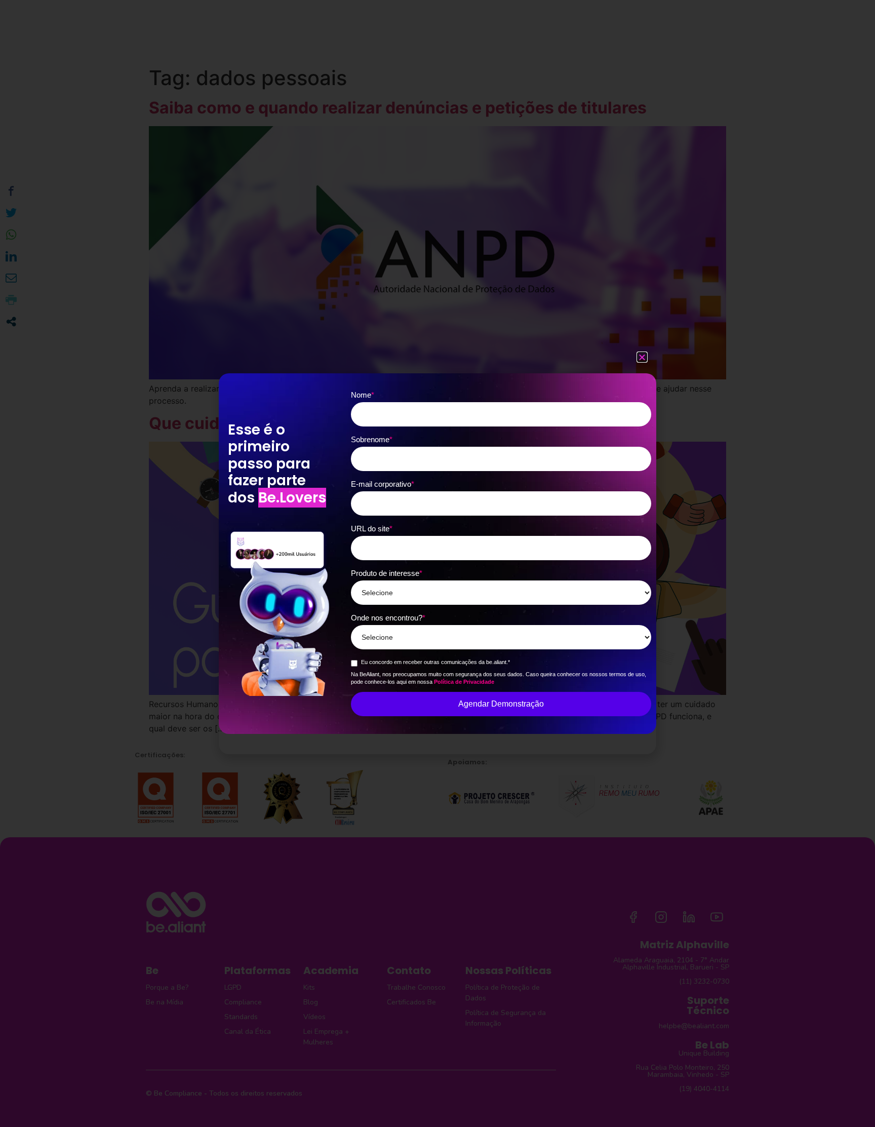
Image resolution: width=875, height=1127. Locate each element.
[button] (642, 357)
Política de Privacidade (464, 682)
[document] (437, 563)
